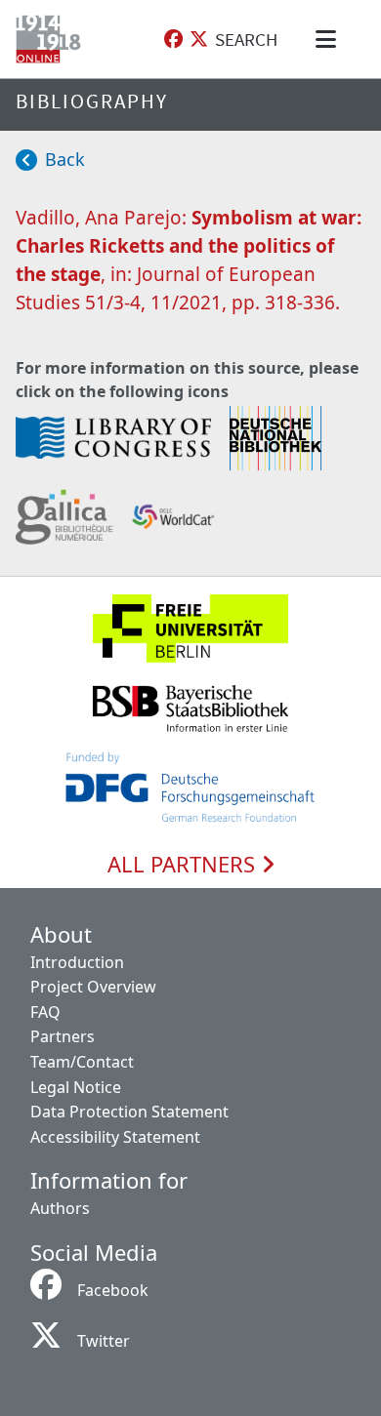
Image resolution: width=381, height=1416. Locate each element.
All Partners (184, 864)
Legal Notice (75, 1087)
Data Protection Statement (129, 1111)
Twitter (103, 1341)
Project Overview (93, 986)
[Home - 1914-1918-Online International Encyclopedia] (52, 39)
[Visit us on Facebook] (173, 39)
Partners (62, 1036)
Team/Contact (82, 1061)
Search (246, 39)
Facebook (112, 1290)
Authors (60, 1208)
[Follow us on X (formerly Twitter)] (199, 39)
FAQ (45, 1012)
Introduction (77, 962)
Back (65, 159)
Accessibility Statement (115, 1137)
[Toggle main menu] (329, 39)
